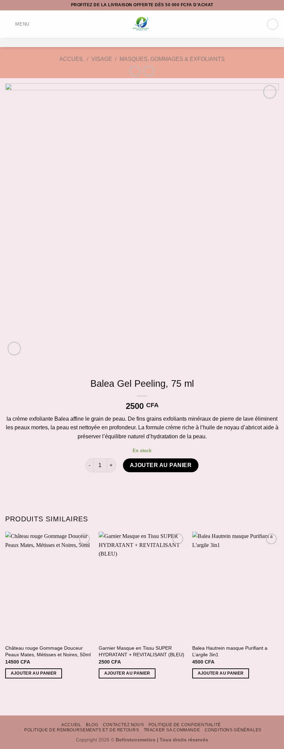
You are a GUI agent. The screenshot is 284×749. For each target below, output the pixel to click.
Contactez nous (123, 724)
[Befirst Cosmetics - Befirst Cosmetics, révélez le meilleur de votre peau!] (142, 24)
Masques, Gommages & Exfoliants (172, 59)
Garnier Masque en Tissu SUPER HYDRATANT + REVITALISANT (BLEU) (141, 651)
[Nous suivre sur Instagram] (137, 42)
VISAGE (101, 59)
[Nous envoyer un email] (155, 42)
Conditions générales (233, 730)
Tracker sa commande (172, 730)
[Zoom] (14, 348)
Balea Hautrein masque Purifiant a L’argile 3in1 (229, 651)
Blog (92, 724)
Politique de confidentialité (185, 724)
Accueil (71, 59)
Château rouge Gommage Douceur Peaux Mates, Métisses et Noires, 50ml (48, 651)
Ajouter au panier (161, 465)
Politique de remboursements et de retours (81, 730)
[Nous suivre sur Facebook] (128, 42)
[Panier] (272, 24)
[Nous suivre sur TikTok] (146, 42)
